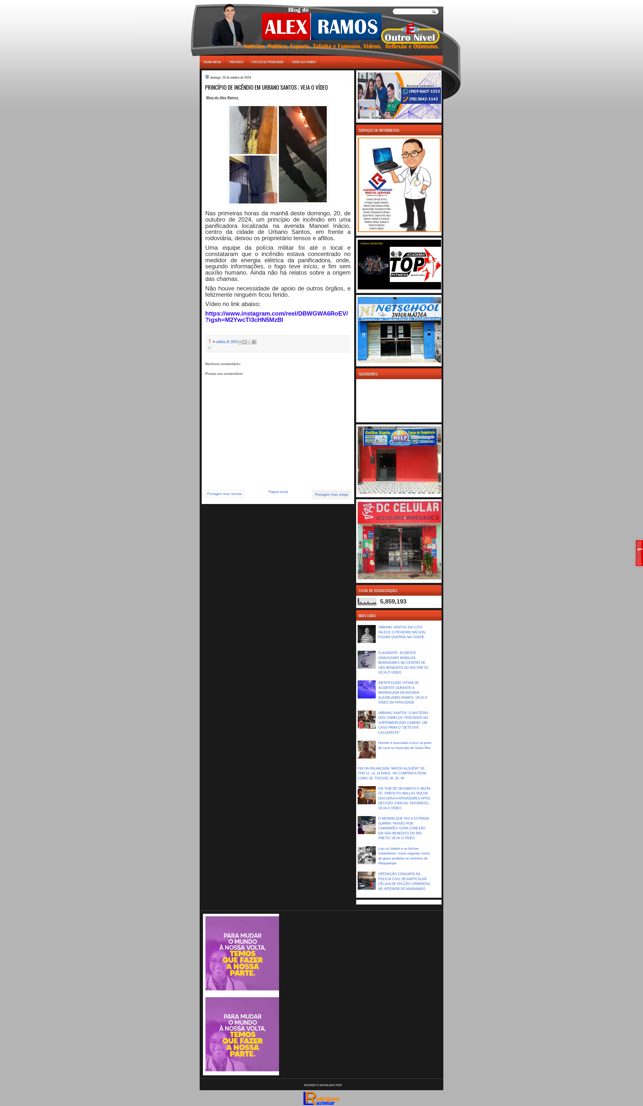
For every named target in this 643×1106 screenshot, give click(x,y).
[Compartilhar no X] (249, 341)
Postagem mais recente (224, 494)
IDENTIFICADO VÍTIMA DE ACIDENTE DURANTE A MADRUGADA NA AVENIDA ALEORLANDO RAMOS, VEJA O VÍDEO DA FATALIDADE (402, 692)
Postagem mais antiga (331, 494)
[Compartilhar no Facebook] (254, 341)
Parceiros (236, 62)
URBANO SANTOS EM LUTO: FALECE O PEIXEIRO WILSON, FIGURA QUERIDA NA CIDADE (402, 632)
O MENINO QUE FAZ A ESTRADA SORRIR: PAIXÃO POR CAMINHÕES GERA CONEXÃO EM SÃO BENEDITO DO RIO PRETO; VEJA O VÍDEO (403, 828)
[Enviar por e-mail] (239, 341)
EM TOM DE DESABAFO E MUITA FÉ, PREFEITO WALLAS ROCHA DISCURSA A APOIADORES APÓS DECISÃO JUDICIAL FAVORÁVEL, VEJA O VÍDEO (404, 798)
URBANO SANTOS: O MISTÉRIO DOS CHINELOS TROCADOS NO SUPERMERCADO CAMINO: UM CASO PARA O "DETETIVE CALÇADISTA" (403, 722)
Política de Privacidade (268, 62)
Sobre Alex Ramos (304, 62)
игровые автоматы (222, 2)
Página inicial (212, 62)
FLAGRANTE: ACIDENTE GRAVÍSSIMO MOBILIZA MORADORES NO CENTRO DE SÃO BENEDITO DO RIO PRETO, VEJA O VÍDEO (403, 662)
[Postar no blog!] (244, 341)
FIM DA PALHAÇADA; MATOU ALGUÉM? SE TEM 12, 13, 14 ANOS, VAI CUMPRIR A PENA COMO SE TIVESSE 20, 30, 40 (392, 773)
